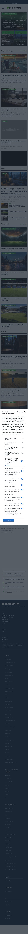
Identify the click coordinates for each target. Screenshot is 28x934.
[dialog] (14, 467)
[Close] (25, 412)
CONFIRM (8, 520)
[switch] (22, 442)
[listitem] (14, 439)
